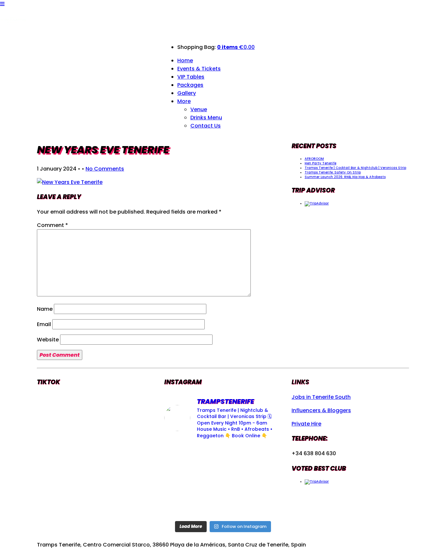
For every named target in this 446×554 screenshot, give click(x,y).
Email (44, 324)
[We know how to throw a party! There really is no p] (222, 481)
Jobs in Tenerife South (321, 397)
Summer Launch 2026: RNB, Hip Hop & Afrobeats (345, 177)
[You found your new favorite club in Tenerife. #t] (182, 481)
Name (45, 309)
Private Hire (306, 423)
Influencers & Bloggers (321, 410)
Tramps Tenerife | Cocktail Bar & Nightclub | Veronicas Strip (355, 168)
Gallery (186, 93)
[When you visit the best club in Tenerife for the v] (263, 457)
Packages (190, 85)
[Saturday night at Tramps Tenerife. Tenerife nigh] (182, 505)
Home (185, 60)
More (184, 101)
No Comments (105, 168)
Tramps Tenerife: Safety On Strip (333, 172)
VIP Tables (190, 77)
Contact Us (205, 125)
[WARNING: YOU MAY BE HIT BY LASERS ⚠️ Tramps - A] (263, 505)
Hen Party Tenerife (320, 163)
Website (48, 339)
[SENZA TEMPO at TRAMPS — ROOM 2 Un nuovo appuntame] (182, 457)
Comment (52, 225)
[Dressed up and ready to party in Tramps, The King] (222, 457)
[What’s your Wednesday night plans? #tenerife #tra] (263, 481)
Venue (198, 109)
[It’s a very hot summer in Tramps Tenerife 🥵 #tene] (222, 505)
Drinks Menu (206, 117)
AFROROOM (314, 159)
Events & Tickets (199, 68)
